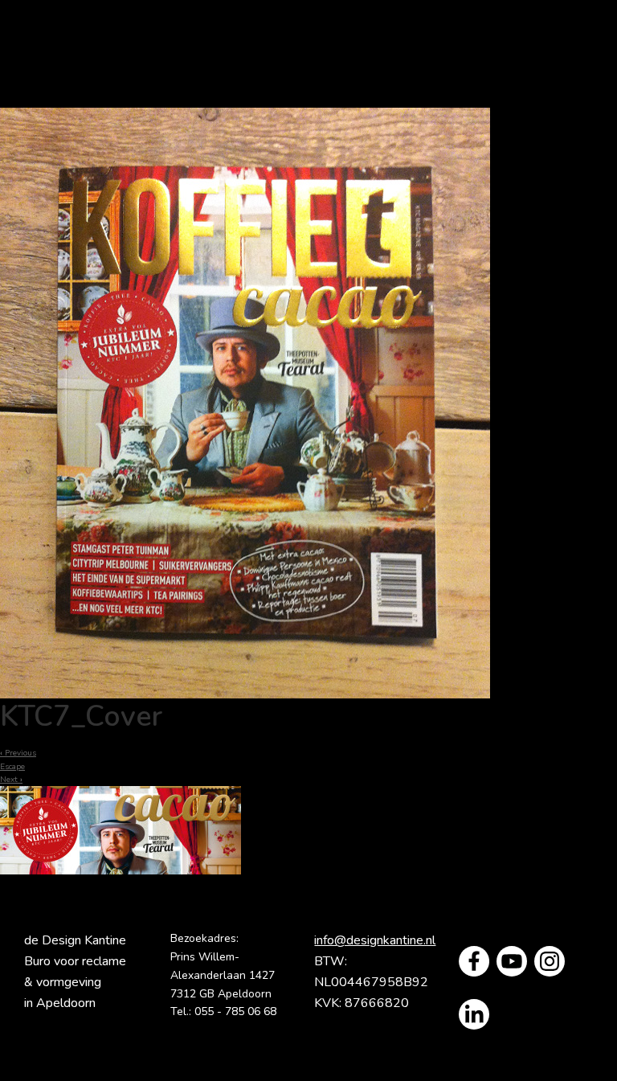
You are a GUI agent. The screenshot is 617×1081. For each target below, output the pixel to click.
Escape (12, 766)
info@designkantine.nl (374, 940)
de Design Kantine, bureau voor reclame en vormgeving (275, 59)
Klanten (235, 92)
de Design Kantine (50, 41)
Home (139, 59)
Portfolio (445, 59)
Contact (385, 92)
